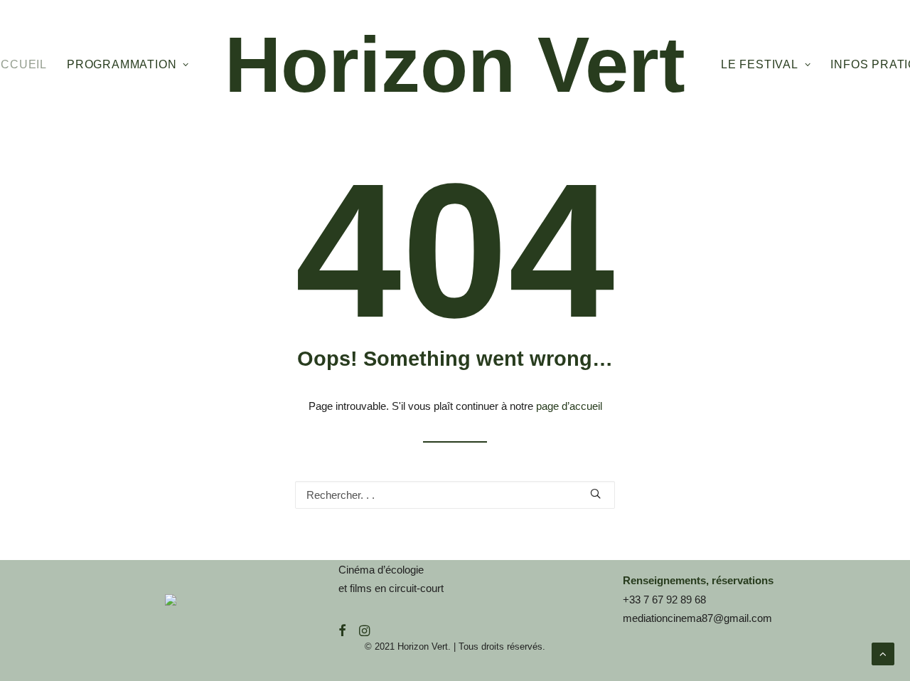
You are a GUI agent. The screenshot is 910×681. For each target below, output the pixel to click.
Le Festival (759, 64)
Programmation (121, 64)
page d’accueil (569, 406)
